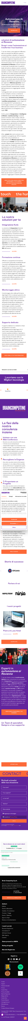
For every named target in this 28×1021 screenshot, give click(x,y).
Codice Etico (4, 998)
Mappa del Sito (4, 996)
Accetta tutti (14, 519)
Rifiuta (14, 527)
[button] (1, 390)
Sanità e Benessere (7, 908)
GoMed (6, 631)
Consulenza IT (6, 930)
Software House (6, 933)
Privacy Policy (13, 817)
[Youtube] (17, 959)
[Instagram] (11, 959)
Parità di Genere (5, 1000)
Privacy (3, 987)
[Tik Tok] (19, 959)
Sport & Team (6, 917)
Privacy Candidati (5, 991)
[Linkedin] (8, 959)
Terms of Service (16, 825)
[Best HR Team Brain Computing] (7, 967)
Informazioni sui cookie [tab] (20, 496)
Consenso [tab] (4, 496)
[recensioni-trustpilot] (14, 846)
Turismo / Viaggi (6, 913)
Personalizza (13, 523)
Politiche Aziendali (5, 985)
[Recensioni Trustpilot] (20, 967)
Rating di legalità (7, 945)
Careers (4, 937)
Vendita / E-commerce (8, 911)
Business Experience (7, 928)
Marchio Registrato (8, 949)
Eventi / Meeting (6, 915)
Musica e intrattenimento (9, 920)
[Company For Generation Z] (7, 973)
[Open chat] (2, 1015)
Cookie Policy (4, 989)
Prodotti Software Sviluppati (7, 1008)
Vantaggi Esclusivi (5, 1002)
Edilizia (4, 906)
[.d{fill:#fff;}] (25, 1018)
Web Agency (5, 935)
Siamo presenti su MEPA (10, 941)
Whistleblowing (4, 1004)
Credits (3, 981)
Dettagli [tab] (11, 496)
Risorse (3, 1006)
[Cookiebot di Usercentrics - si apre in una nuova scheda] (20, 493)
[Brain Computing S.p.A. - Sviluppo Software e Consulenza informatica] (8, 2)
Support (3, 983)
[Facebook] (14, 959)
